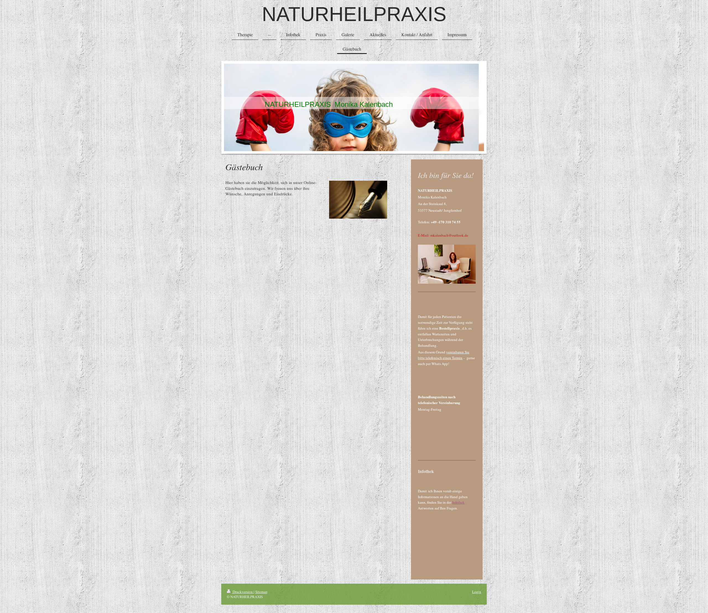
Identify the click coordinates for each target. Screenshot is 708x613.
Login (476, 591)
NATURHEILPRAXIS (354, 14)
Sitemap (261, 591)
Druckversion (243, 591)
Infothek (458, 502)
